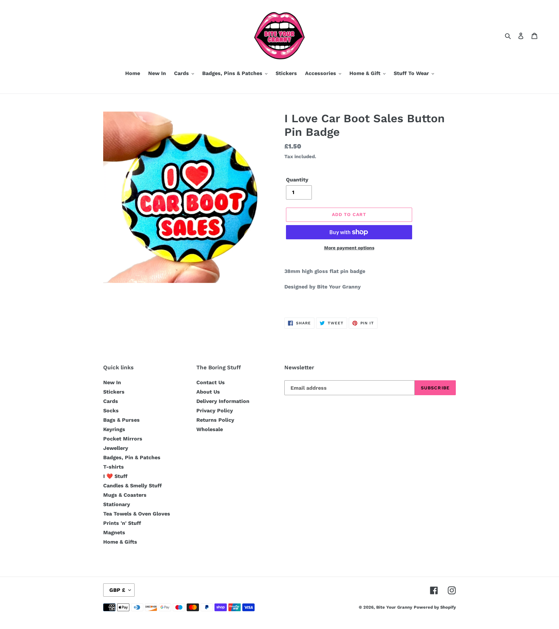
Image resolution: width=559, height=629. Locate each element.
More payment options (349, 247)
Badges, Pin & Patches (131, 457)
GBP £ (117, 590)
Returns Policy (215, 420)
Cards (110, 401)
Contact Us (210, 382)
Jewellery (115, 448)
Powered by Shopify (435, 607)
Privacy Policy (214, 410)
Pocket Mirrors (122, 439)
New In (112, 382)
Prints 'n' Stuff (122, 523)
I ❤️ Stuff (115, 476)
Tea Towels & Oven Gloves (136, 514)
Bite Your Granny (394, 607)
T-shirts (113, 467)
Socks (111, 410)
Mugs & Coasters (125, 495)
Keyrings (114, 429)
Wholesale (209, 429)
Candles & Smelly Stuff (132, 486)
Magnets (114, 532)
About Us (208, 392)
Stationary (116, 504)
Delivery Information (222, 401)
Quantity (297, 180)
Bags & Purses (121, 420)
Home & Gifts (120, 542)
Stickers (114, 392)
